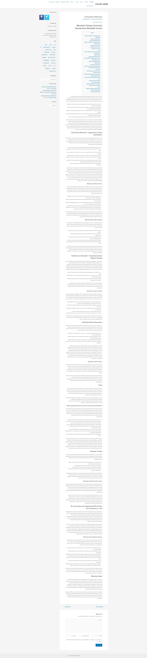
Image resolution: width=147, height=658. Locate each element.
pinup (54, 65)
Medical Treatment (51, 57)
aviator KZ (54, 47)
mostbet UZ (46, 60)
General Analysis (52, 54)
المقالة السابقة (100, 606)
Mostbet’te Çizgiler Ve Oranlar (94, 80)
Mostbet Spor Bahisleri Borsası (94, 61)
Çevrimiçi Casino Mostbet (95, 75)
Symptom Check (52, 71)
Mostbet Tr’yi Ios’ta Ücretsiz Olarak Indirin (92, 66)
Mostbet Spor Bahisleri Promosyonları (93, 88)
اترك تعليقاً (100, 19)
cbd (40, 47)
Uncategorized (94, 19)
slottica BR (54, 68)
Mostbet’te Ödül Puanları (95, 90)
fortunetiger (53, 52)
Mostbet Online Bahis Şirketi (95, 40)
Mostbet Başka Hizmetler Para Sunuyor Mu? (92, 74)
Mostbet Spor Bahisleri (96, 82)
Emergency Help (48, 49)
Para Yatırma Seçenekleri (95, 91)
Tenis (99, 50)
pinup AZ (49, 65)
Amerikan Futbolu (96, 72)
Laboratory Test (44, 54)
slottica (44, 65)
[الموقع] (70, 636)
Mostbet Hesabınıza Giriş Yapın (94, 56)
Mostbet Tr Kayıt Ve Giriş (95, 45)
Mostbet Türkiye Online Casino (94, 67)
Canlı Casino (98, 69)
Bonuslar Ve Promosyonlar (95, 64)
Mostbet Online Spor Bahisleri (94, 85)
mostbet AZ (53, 60)
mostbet (44, 57)
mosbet (100, 180)
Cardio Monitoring (46, 47)
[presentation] (75, 2)
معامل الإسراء (101, 4)
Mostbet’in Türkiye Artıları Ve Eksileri (93, 83)
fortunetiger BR (46, 52)
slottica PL (47, 68)
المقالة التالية (67, 606)
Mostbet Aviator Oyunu (96, 48)
